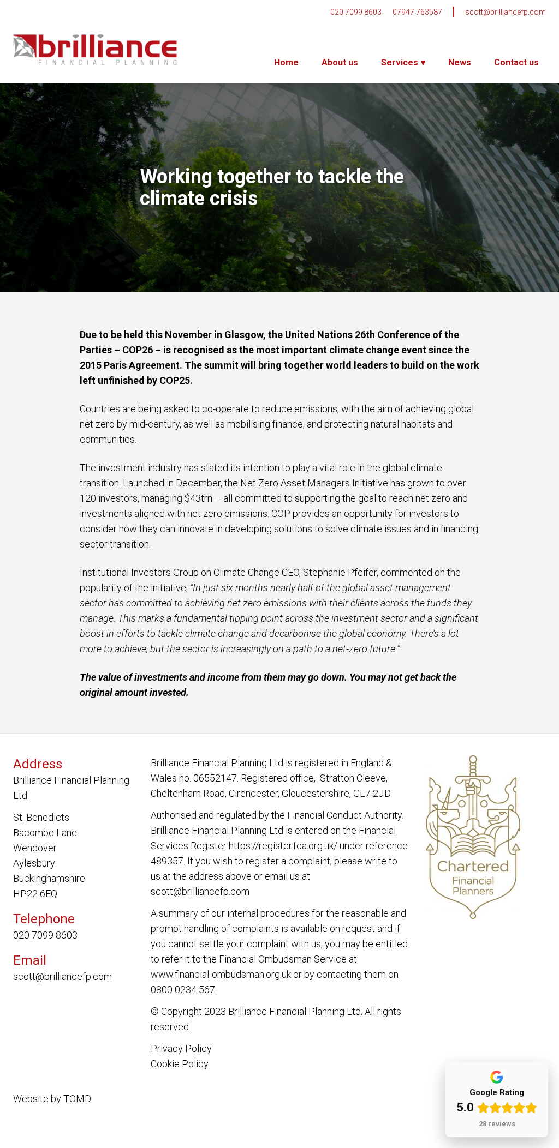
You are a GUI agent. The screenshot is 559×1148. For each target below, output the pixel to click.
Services (399, 62)
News (459, 62)
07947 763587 (417, 12)
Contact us (516, 62)
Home (286, 62)
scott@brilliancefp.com (505, 12)
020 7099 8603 (356, 12)
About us (340, 62)
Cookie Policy (180, 1063)
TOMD (77, 1098)
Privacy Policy (181, 1048)
